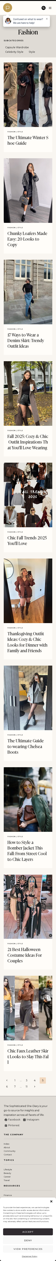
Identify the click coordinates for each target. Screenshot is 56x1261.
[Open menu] (50, 7)
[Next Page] (35, 1087)
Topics (9, 1160)
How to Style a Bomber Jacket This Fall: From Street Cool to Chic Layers (27, 850)
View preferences (28, 1248)
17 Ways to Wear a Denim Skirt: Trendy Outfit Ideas (25, 340)
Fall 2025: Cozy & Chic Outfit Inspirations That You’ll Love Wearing (27, 442)
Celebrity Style (14, 51)
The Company (13, 1134)
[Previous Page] (7, 1080)
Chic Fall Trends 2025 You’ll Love (27, 540)
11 (27, 1086)
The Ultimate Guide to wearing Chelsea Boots (25, 746)
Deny (28, 1240)
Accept (28, 1231)
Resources (12, 1186)
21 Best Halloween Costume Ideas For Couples (24, 955)
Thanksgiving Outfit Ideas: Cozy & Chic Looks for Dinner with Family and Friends (27, 641)
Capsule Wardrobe (17, 47)
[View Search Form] (44, 8)
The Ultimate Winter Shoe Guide (27, 140)
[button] (51, 1201)
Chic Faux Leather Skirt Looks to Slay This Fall (28, 1056)
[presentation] (28, 94)
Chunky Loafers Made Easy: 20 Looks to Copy (27, 239)
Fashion (11, 132)
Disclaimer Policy (29, 1256)
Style (32, 51)
